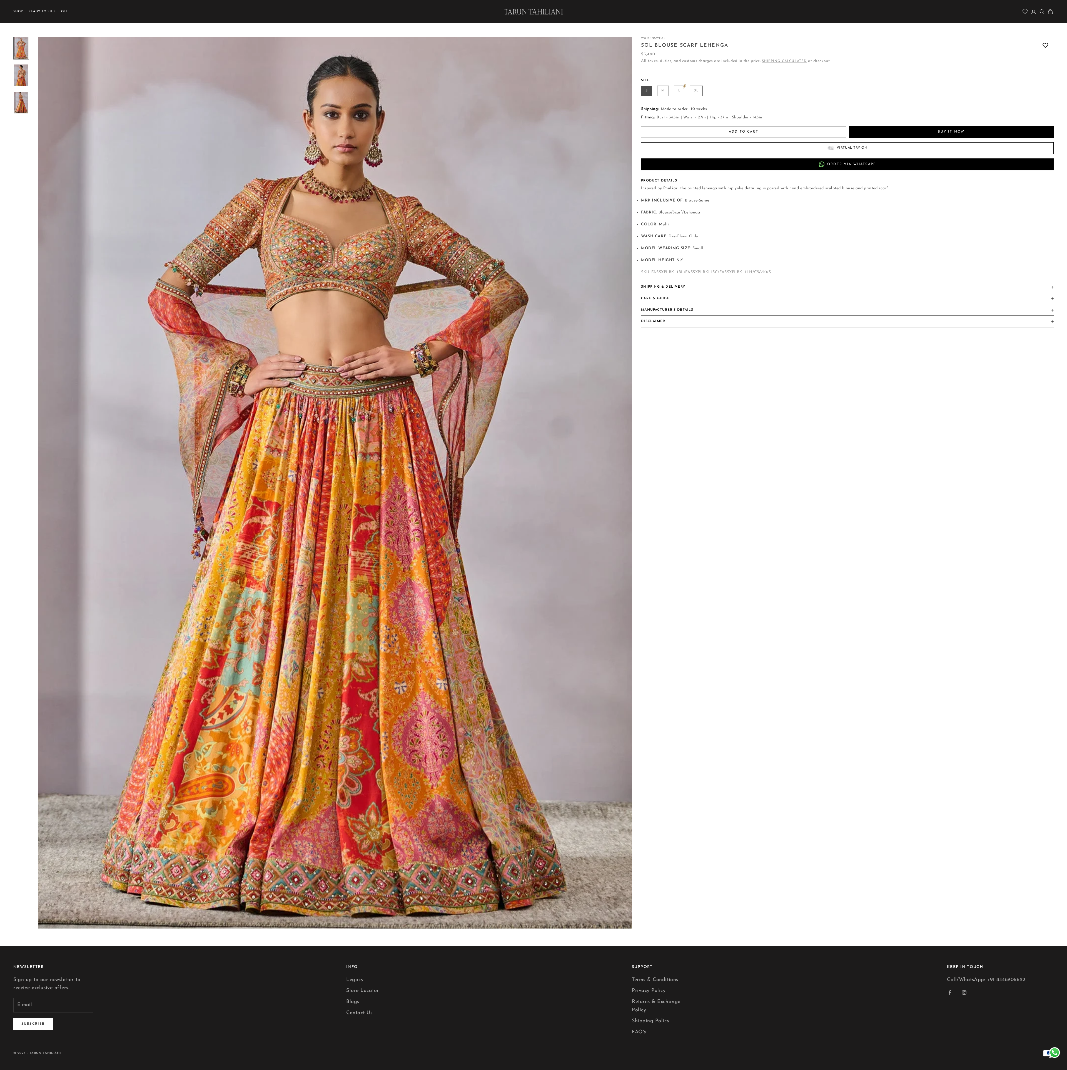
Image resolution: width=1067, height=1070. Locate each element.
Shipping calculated (784, 61)
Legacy (354, 979)
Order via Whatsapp (851, 164)
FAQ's (639, 1032)
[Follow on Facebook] (950, 992)
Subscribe (33, 1024)
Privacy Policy (649, 990)
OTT (64, 11)
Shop (18, 11)
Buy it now (951, 131)
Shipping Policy (650, 1021)
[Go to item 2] (21, 75)
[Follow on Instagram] (964, 992)
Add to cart (743, 131)
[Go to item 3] (21, 102)
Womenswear (653, 38)
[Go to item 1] (21, 48)
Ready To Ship (42, 11)
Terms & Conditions (655, 979)
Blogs (352, 1001)
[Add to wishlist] (1045, 45)
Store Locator (362, 990)
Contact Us (359, 1013)
